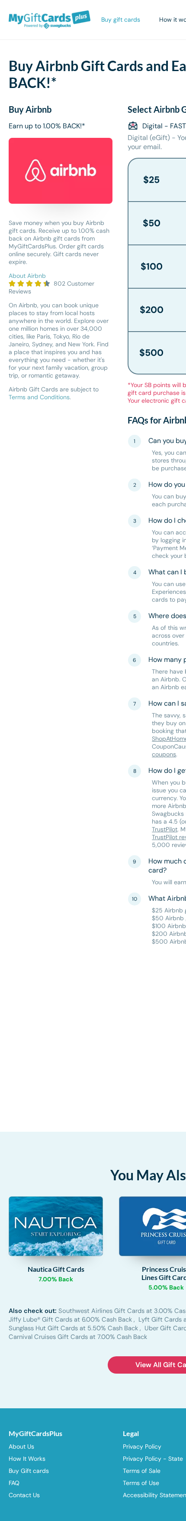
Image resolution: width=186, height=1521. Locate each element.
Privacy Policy (142, 1446)
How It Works (27, 1458)
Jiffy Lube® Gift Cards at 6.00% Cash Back (71, 1319)
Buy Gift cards (29, 1471)
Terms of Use (141, 1483)
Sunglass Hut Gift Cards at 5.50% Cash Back (74, 1328)
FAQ (14, 1483)
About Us (21, 1446)
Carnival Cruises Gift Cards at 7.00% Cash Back (78, 1336)
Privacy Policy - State (153, 1458)
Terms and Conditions (39, 397)
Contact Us (24, 1495)
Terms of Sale (141, 1471)
